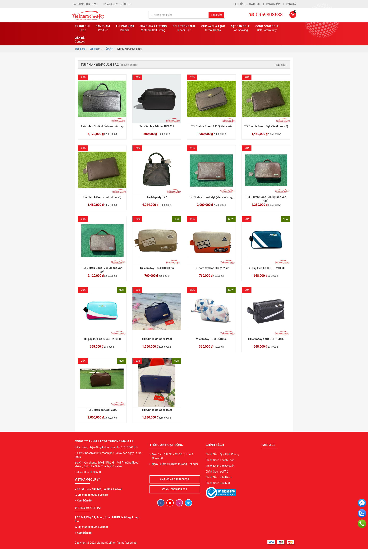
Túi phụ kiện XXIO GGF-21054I (102, 339)
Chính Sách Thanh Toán (220, 460)
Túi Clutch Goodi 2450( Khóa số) (211, 126)
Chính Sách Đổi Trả (217, 471)
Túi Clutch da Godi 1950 (157, 339)
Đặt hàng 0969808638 (174, 479)
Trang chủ (82, 28)
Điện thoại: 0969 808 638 (92, 494)
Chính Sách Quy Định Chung (222, 454)
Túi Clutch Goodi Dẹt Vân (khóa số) (266, 126)
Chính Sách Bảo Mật (218, 483)
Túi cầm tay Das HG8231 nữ (157, 268)
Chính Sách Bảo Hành (219, 477)
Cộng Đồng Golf (266, 28)
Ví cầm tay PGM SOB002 (211, 339)
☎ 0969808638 (266, 14)
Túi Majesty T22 (157, 197)
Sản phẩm (103, 28)
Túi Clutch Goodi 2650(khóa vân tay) (102, 269)
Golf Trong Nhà (184, 28)
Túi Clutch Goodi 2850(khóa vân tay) (266, 198)
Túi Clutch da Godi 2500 (102, 409)
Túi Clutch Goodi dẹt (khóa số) (102, 197)
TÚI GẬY (108, 49)
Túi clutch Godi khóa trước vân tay (102, 126)
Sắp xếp (281, 64)
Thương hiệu (125, 28)
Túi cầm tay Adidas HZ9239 (156, 126)
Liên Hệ (80, 39)
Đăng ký (291, 3)
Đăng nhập (273, 3)
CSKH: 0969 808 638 (174, 489)
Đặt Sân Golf (240, 28)
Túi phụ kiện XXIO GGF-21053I (266, 268)
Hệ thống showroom (246, 3)
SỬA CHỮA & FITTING (153, 28)
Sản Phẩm (95, 49)
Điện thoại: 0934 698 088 (92, 526)
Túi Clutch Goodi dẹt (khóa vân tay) (211, 197)
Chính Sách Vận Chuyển (220, 465)
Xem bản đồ (84, 500)
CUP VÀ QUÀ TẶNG (213, 28)
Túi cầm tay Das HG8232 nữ (211, 268)
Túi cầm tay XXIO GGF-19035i (266, 339)
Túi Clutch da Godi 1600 (157, 409)
